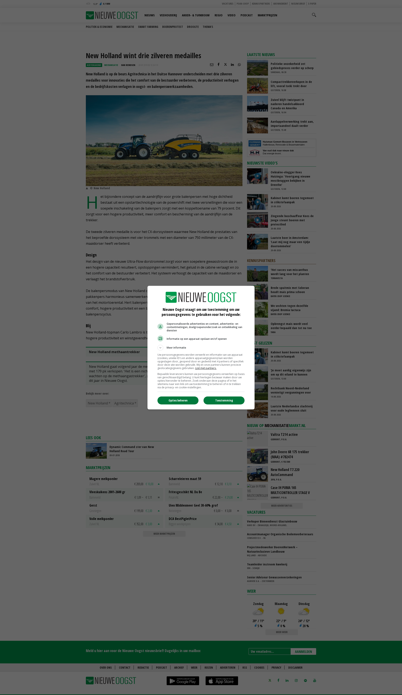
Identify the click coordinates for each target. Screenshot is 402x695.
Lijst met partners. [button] (205, 368)
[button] (201, 348)
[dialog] (201, 347)
